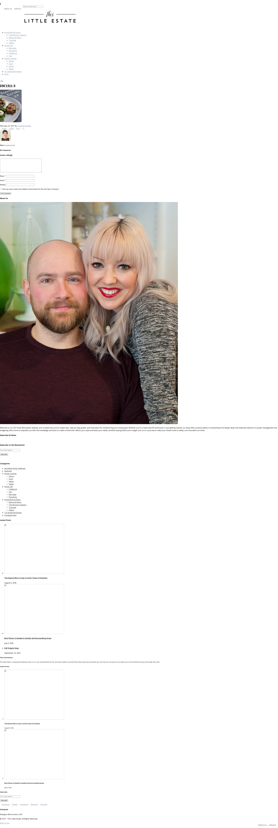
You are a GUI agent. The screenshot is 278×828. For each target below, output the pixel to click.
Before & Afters (15, 38)
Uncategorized (10, 515)
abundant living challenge (14, 468)
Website (2, 185)
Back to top (5, 823)
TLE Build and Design (13, 71)
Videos (11, 43)
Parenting (13, 51)
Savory (11, 66)
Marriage (12, 48)
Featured (8, 471)
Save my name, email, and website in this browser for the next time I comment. (31, 189)
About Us (8, 8)
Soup (11, 64)
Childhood (13, 53)
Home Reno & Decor (12, 32)
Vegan (11, 61)
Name (2, 176)
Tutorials (12, 40)
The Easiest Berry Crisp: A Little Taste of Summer (25, 578)
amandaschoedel (24, 126)
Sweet (11, 69)
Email (2, 180)
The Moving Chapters (17, 35)
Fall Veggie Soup (11, 648)
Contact (17, 8)
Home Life (8, 45)
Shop (6, 74)
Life (10, 56)
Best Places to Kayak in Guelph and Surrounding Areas (27, 638)
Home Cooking (10, 58)
